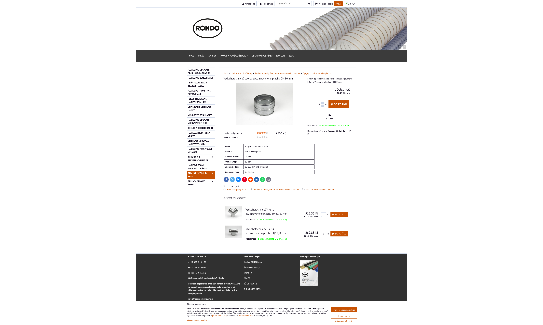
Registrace (267, 3)
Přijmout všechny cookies (344, 309)
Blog (291, 55)
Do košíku (340, 104)
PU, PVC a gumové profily (196, 183)
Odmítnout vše (344, 316)
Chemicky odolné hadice (200, 128)
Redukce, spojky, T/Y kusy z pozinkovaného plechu (276, 189)
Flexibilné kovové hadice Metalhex (197, 100)
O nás (201, 55)
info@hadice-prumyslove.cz (200, 298)
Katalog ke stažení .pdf (310, 256)
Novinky (212, 55)
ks (328, 214)
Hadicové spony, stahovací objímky (197, 167)
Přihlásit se (249, 3)
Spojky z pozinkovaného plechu (320, 189)
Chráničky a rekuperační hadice (198, 159)
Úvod (191, 55)
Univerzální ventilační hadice (200, 108)
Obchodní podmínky (262, 55)
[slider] (262, 133)
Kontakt (280, 55)
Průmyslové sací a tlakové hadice (197, 84)
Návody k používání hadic (233, 55)
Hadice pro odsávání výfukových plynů (198, 121)
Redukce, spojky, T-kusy (237, 189)
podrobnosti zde (219, 315)
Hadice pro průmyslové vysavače (200, 150)
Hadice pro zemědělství (200, 77)
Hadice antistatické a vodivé (199, 134)
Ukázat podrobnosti (343, 321)
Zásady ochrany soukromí (198, 319)
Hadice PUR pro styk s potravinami (199, 92)
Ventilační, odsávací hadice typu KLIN (198, 142)
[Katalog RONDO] (309, 285)
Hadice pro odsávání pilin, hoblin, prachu (199, 71)
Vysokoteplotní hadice (200, 115)
